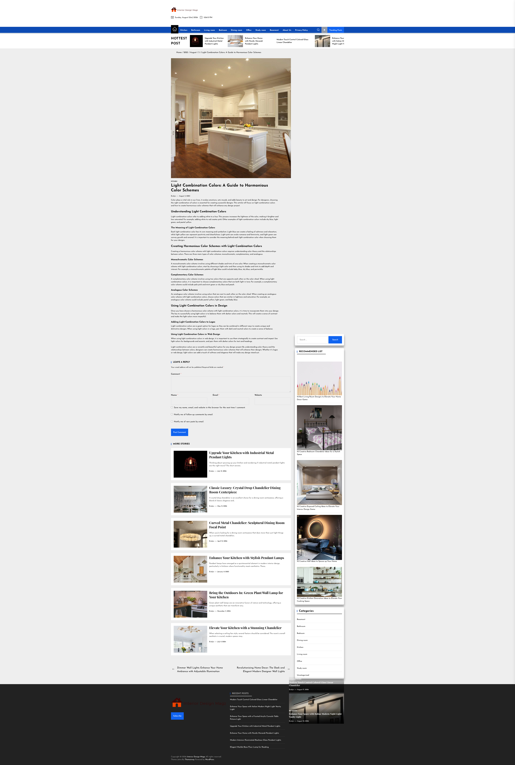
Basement (274, 30)
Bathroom (195, 30)
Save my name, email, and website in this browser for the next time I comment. (209, 408)
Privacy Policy (301, 30)
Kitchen (183, 30)
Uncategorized (303, 675)
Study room (260, 30)
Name (174, 395)
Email (216, 395)
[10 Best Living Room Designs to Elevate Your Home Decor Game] (319, 378)
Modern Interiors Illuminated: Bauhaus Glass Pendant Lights (255, 740)
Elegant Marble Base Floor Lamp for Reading (249, 747)
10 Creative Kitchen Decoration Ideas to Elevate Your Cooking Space (319, 599)
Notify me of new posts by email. (189, 422)
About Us (287, 30)
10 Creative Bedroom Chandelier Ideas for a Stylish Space (318, 453)
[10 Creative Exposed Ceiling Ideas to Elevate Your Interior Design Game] (319, 482)
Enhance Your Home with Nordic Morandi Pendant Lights (254, 733)
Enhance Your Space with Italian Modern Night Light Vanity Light (255, 708)
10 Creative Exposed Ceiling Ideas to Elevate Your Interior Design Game (318, 507)
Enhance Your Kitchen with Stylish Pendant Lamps (246, 558)
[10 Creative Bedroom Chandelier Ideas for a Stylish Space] (319, 427)
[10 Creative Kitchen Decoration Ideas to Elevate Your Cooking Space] (319, 582)
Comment (176, 374)
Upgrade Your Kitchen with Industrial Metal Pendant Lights (255, 726)
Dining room (236, 30)
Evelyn (173, 196)
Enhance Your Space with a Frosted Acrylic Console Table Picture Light (254, 717)
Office (248, 30)
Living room (209, 30)
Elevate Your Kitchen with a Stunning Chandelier (245, 628)
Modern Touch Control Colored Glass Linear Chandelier (253, 700)
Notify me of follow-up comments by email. (193, 415)
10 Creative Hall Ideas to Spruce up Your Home (317, 561)
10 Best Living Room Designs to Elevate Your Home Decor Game (319, 398)
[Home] (174, 29)
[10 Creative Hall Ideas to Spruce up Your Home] (319, 537)
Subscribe (177, 716)
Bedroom (223, 30)
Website (258, 395)
